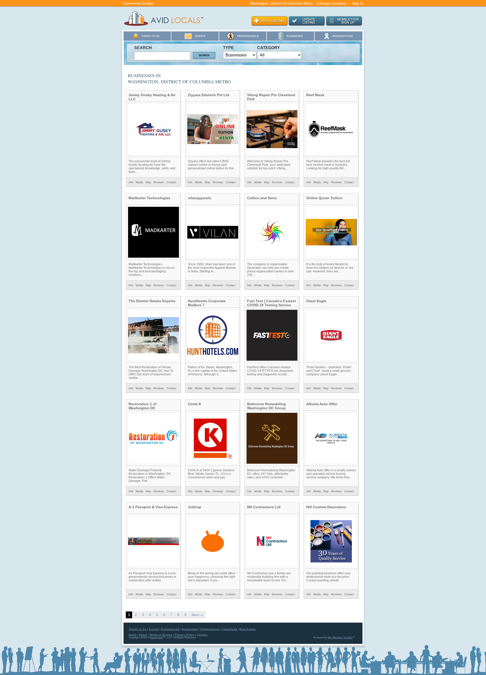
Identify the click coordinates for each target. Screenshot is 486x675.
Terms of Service (161, 634)
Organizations (210, 629)
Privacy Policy (184, 634)
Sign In (357, 3)
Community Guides (138, 3)
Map (148, 182)
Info (131, 182)
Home (132, 634)
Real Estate (247, 629)
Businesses (190, 629)
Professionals (170, 629)
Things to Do (138, 629)
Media (139, 182)
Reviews (158, 182)
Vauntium (156, 637)
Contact (171, 182)
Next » (197, 615)
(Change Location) (331, 3)
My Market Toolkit (340, 637)
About (143, 634)
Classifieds (229, 629)
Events (153, 629)
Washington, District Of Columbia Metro (281, 3)
